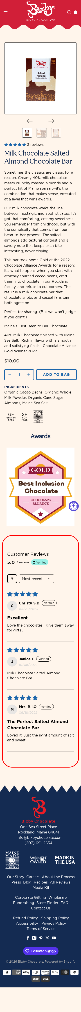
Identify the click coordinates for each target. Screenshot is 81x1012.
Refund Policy (25, 917)
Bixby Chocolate (30, 961)
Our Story (15, 876)
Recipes (41, 882)
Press (16, 882)
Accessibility (27, 923)
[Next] (51, 121)
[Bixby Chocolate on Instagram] (34, 938)
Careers (33, 876)
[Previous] (29, 121)
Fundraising (23, 902)
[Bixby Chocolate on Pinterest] (41, 938)
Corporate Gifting (30, 897)
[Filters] (12, 578)
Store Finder (47, 902)
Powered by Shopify (60, 961)
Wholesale (57, 897)
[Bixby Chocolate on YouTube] (54, 938)
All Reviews (60, 882)
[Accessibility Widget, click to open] (74, 506)
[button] (15, 144)
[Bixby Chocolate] (40, 11)
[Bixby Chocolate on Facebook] (28, 938)
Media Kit (41, 887)
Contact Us (41, 908)
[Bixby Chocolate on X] (47, 938)
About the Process (58, 876)
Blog (27, 882)
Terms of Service (41, 928)
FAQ (65, 902)
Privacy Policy (53, 923)
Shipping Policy (55, 917)
